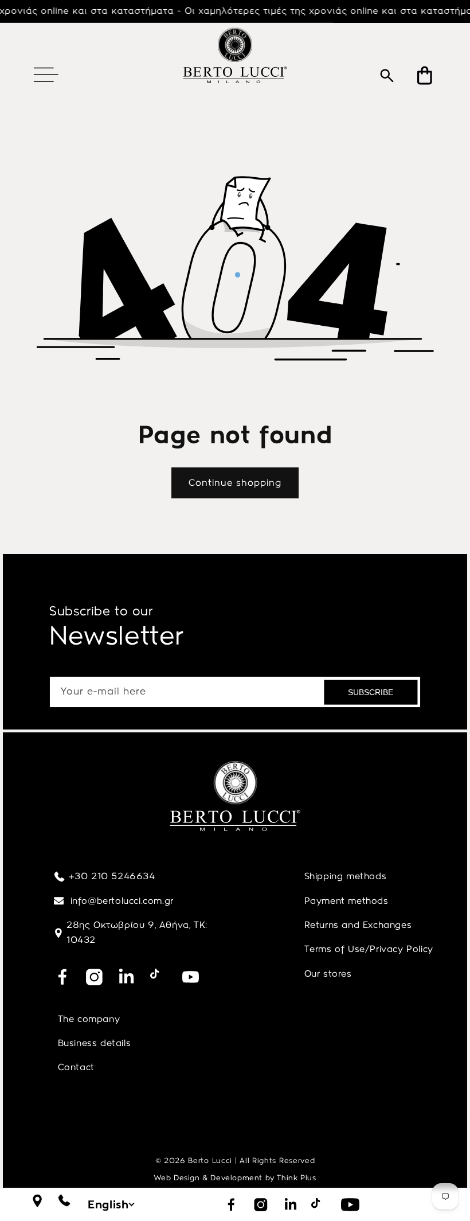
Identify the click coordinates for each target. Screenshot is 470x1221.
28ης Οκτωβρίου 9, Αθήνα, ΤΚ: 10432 (136, 932)
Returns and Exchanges (358, 925)
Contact (76, 1067)
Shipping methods (345, 876)
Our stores (328, 973)
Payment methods (346, 901)
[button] (45, 74)
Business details (94, 1043)
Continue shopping (235, 482)
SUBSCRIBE (370, 692)
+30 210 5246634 (112, 876)
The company (89, 1019)
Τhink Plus (296, 1178)
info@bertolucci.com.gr (121, 901)
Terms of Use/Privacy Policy (368, 949)
